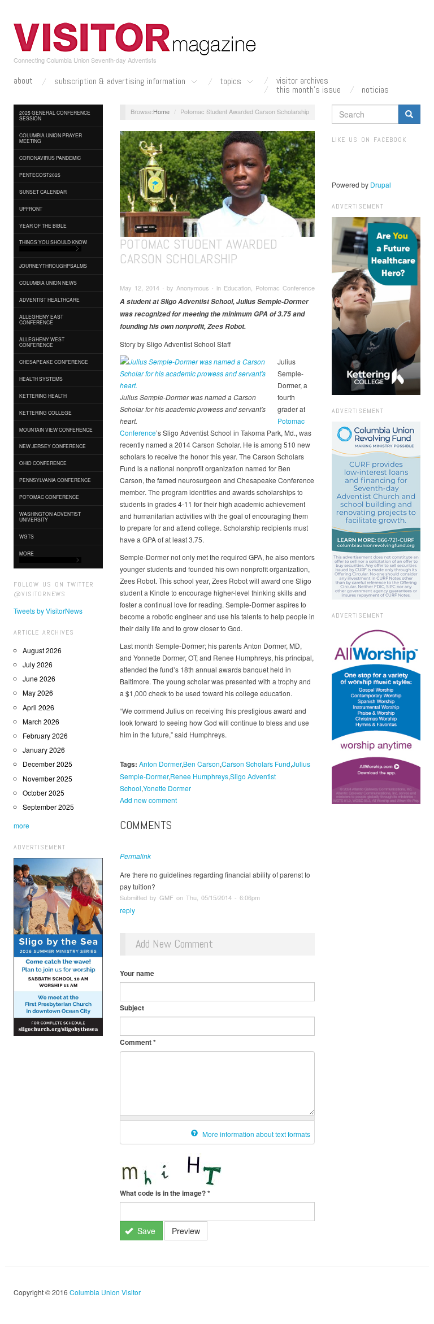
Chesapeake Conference (53, 361)
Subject (132, 1007)
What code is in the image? (165, 1193)
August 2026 (42, 650)
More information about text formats (255, 1134)
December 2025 (47, 764)
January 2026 (44, 749)
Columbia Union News (48, 282)
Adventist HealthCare (49, 299)
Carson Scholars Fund (256, 764)
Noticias (375, 89)
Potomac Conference (49, 496)
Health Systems (41, 378)
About (23, 80)
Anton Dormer (160, 764)
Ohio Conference (43, 462)
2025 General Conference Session (54, 115)
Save (145, 1230)
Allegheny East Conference (41, 319)
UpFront (30, 208)
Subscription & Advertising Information (121, 81)
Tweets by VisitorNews (48, 610)
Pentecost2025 (39, 174)
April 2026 (38, 707)
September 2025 (48, 806)
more (21, 825)
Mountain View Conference (56, 429)
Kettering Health (43, 395)
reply (127, 910)
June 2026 (39, 678)
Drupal (380, 184)
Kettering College (45, 412)
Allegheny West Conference (41, 342)
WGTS (26, 536)
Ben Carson (201, 764)
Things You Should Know (53, 241)
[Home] (135, 39)
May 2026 (38, 692)
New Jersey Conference (52, 445)
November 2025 (47, 778)
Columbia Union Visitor (105, 1292)
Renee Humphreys (199, 776)
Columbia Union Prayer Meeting (50, 138)
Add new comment (148, 800)
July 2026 (38, 664)
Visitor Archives (302, 80)
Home (161, 111)
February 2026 (45, 735)
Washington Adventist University (50, 516)
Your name (137, 973)
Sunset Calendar (43, 191)
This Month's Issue (308, 89)
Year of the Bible (43, 225)
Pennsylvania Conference (55, 479)
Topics (232, 81)
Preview (186, 1230)
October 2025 (43, 792)
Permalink (135, 856)
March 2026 (41, 721)
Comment (138, 1042)
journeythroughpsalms (53, 265)
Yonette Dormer (167, 788)
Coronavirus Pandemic (50, 157)
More (26, 553)
